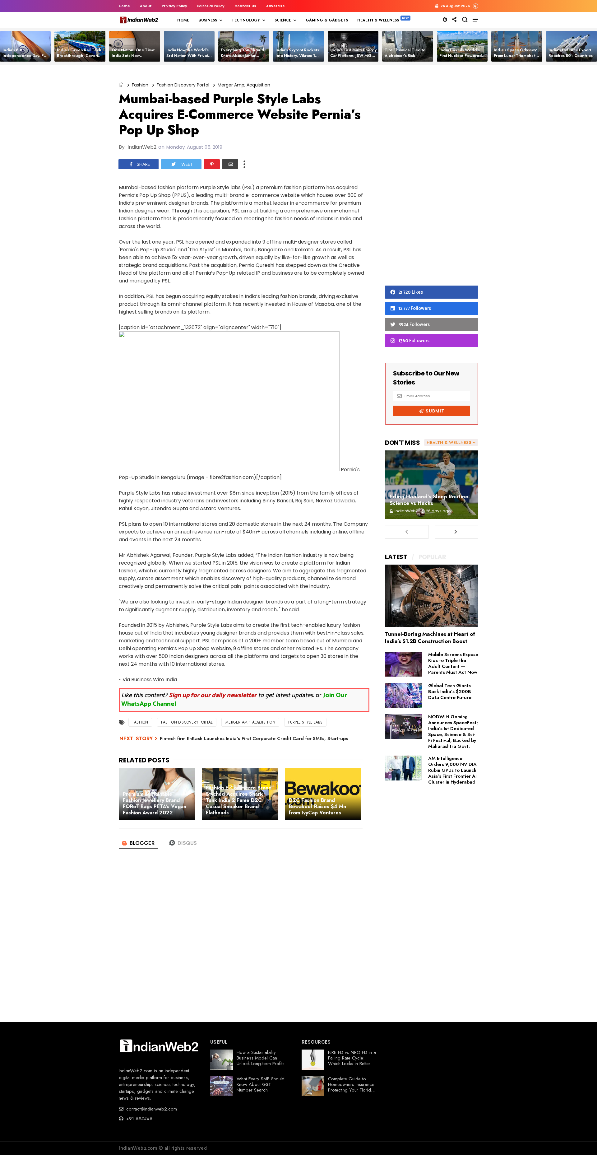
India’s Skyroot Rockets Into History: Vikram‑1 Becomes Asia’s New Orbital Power (297, 58)
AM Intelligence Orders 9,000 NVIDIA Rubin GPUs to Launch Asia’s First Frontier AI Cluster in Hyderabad (452, 770)
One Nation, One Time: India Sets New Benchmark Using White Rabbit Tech (134, 58)
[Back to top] (582, 1140)
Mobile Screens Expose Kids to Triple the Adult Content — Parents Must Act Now (453, 663)
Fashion (140, 85)
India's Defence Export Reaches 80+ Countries (570, 52)
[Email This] (230, 164)
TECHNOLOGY (246, 20)
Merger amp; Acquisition (244, 85)
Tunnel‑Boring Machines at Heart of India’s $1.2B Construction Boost (430, 637)
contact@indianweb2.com (151, 1109)
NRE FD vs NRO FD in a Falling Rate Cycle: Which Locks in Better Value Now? (352, 1061)
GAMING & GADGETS (327, 20)
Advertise (275, 5)
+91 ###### (138, 1118)
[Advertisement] (431, 176)
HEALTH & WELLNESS (378, 20)
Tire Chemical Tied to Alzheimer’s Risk (405, 52)
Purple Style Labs (305, 722)
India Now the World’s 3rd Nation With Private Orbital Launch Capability (188, 58)
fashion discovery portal (183, 85)
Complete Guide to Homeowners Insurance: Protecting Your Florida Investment (352, 1087)
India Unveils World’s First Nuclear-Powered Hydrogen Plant (460, 55)
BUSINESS (207, 20)
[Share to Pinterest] (212, 164)
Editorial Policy (210, 5)
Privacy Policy (174, 5)
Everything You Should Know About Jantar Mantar (242, 55)
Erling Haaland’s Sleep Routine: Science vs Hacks (430, 500)
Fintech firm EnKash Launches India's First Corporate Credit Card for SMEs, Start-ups (254, 738)
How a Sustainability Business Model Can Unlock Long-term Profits (261, 1058)
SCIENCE (283, 20)
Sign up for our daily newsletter (213, 695)
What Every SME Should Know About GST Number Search (261, 1084)
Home (124, 5)
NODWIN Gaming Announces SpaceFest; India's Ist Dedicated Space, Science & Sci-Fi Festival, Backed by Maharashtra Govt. (453, 731)
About (146, 5)
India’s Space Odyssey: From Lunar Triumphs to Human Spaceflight (516, 55)
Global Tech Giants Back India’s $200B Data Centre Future (449, 691)
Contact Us (245, 5)
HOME (183, 20)
